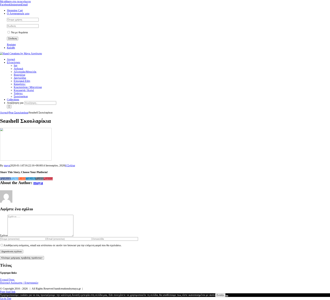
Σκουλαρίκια (21, 96)
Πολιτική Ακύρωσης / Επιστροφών (19, 282)
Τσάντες (18, 93)
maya (7, 165)
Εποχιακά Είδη (22, 81)
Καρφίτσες (19, 84)
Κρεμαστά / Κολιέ (24, 90)
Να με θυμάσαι (19, 32)
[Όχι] (227, 295)
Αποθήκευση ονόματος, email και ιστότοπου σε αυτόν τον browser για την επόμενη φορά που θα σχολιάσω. (62, 245)
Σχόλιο (4, 235)
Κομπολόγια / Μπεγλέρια (28, 87)
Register (11, 44)
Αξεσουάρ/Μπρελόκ (25, 71)
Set (15, 65)
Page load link (7, 291)
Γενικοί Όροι (7, 279)
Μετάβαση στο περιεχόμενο (15, 1)
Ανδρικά (18, 68)
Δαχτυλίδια (20, 77)
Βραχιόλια (19, 74)
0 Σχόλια (70, 165)
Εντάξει (220, 295)
